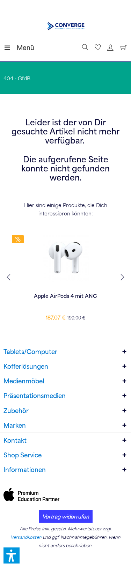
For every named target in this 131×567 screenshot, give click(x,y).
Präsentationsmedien (34, 395)
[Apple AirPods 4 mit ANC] (65, 257)
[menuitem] (10, 47)
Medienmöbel (23, 381)
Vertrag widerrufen (65, 516)
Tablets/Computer (30, 351)
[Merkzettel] (96, 47)
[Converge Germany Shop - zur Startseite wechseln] (65, 26)
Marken (14, 425)
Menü (18, 47)
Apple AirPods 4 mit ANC (65, 296)
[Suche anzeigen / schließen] (84, 47)
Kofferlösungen (25, 366)
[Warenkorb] (122, 47)
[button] (11, 555)
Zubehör (16, 410)
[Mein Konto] (109, 47)
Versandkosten (26, 537)
